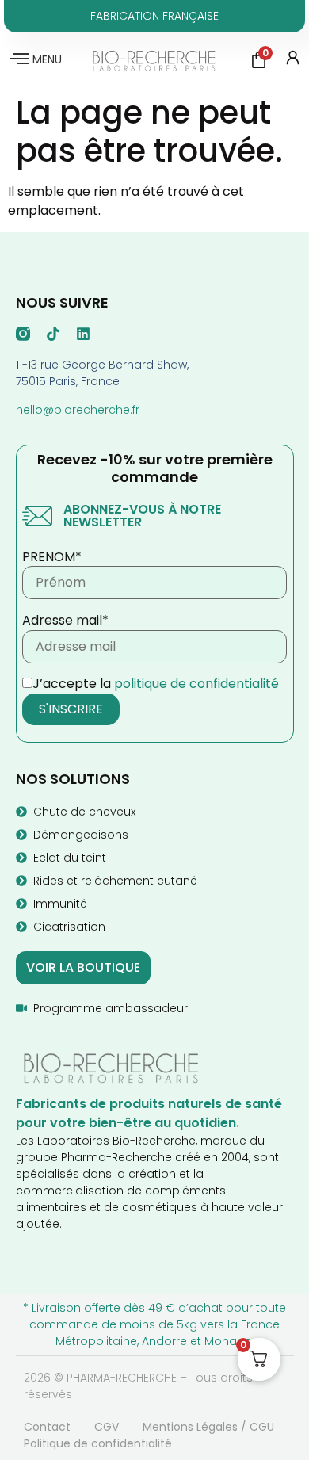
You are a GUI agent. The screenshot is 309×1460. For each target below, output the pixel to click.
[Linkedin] (83, 334)
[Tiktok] (53, 334)
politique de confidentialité (196, 684)
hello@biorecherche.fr (77, 410)
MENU (47, 59)
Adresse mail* (65, 620)
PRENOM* (52, 557)
